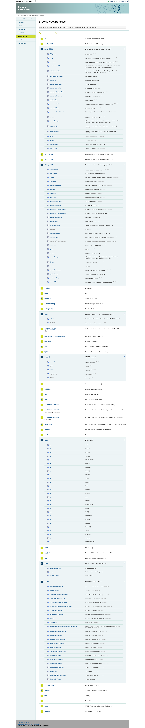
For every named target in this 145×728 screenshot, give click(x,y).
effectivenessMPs (55, 66)
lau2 (46, 548)
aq (45, 39)
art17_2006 (48, 154)
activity (52, 319)
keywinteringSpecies (56, 76)
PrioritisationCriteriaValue (58, 651)
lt (50, 501)
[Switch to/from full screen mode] (117, 1)
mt (50, 512)
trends (52, 140)
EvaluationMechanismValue (58, 602)
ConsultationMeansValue (57, 598)
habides (47, 389)
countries (53, 62)
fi (50, 482)
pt (50, 523)
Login (111, 1)
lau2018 (47, 553)
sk (50, 538)
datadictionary (49, 304)
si (50, 534)
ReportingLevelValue (56, 659)
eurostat (47, 341)
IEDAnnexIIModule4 (51, 417)
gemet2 (47, 357)
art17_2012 (48, 160)
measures (53, 80)
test (45, 696)
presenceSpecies (55, 237)
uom (46, 701)
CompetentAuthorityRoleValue (59, 594)
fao (45, 346)
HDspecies (53, 193)
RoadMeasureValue (56, 663)
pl (50, 519)
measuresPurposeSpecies (58, 213)
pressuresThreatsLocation (58, 112)
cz (50, 460)
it (50, 497)
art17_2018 (48, 165)
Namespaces (22, 43)
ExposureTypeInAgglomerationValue (61, 606)
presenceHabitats (55, 233)
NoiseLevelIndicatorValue (57, 639)
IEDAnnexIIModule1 (51, 405)
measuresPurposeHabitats (58, 209)
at (50, 445)
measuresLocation (55, 88)
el (50, 475)
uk (50, 542)
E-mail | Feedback (23, 722)
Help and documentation (25, 19)
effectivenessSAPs (55, 71)
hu (50, 489)
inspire (47, 430)
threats (52, 136)
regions (52, 572)
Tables (20, 26)
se (50, 530)
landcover (48, 435)
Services (20, 39)
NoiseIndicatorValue (56, 635)
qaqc (51, 249)
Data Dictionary (33, 15)
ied (45, 399)
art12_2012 (48, 44)
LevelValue (53, 622)
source (52, 370)
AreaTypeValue (54, 590)
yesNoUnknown (54, 282)
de (50, 463)
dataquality (48, 309)
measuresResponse (56, 96)
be (50, 448)
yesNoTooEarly (54, 278)
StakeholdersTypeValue (57, 667)
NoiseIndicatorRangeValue (58, 631)
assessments (54, 169)
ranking (52, 117)
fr (50, 486)
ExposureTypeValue (56, 610)
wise (46, 706)
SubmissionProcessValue (58, 675)
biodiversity (48, 288)
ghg (45, 384)
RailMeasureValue (55, 655)
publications (49, 685)
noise (46, 581)
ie (50, 493)
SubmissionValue (55, 679)
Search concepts (61, 33)
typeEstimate (54, 144)
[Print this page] (115, 1)
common (47, 298)
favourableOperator (56, 185)
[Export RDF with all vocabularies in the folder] (124, 49)
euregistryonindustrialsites (54, 336)
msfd (46, 563)
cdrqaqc (52, 58)
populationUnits (55, 104)
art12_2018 (48, 49)
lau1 (46, 440)
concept (52, 362)
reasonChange (54, 121)
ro (50, 527)
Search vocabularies (47, 33)
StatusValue (53, 671)
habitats (52, 189)
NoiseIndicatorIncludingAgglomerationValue (63, 626)
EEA (26, 1)
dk (50, 467)
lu (50, 504)
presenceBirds (54, 108)
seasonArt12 (53, 126)
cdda (46, 293)
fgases (47, 352)
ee (50, 471)
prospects (53, 245)
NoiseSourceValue (55, 647)
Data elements (22, 29)
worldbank (48, 711)
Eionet (26, 15)
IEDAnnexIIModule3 (51, 410)
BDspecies (53, 54)
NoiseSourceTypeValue (57, 643)
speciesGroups (54, 575)
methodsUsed (54, 100)
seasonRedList (54, 131)
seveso (47, 690)
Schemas (21, 33)
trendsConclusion (55, 270)
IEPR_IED (48, 424)
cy (50, 456)
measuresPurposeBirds (57, 92)
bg (50, 452)
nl (50, 515)
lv (50, 508)
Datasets (20, 22)
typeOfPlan (53, 148)
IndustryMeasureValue (56, 614)
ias (45, 394)
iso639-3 (52, 618)
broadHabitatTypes (55, 568)
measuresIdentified (56, 84)
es (50, 478)
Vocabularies (22, 36)
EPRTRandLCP (50, 329)
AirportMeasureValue (56, 586)
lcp (45, 558)
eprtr (46, 314)
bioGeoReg (53, 173)
